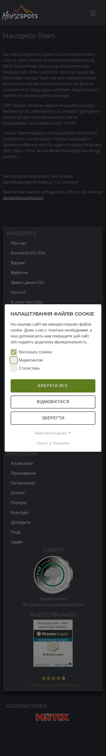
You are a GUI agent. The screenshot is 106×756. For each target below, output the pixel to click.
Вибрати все (53, 386)
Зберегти (53, 418)
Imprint (42, 443)
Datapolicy (61, 443)
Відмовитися (53, 402)
